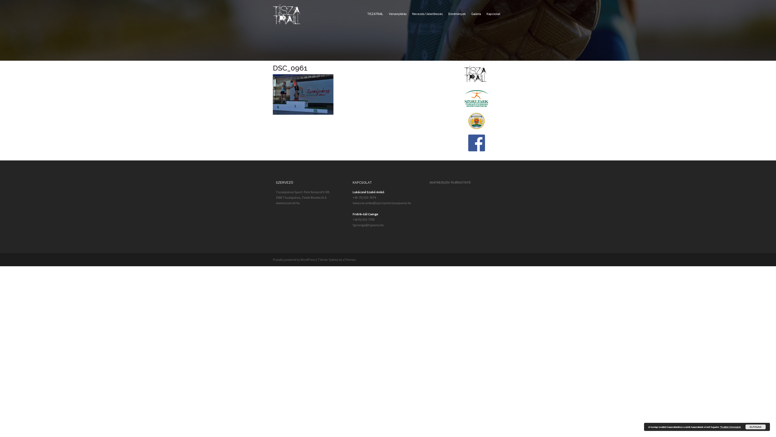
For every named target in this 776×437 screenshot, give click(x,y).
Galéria (476, 14)
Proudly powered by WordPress (294, 260)
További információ (730, 427)
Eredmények (457, 14)
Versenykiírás (398, 14)
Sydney (333, 260)
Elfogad (755, 427)
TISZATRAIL (375, 14)
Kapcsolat (493, 14)
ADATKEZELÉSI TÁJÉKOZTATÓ (450, 182)
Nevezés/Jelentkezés (427, 14)
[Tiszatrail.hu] (286, 14)
